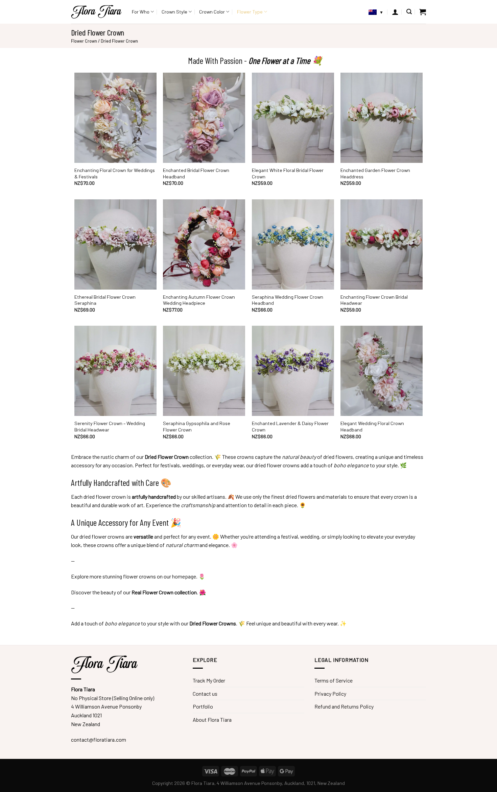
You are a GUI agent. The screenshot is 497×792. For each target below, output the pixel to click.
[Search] (409, 11)
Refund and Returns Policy (344, 706)
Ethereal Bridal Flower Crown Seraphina (105, 300)
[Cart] (422, 11)
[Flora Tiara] (96, 12)
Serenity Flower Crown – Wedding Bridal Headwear (109, 426)
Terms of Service (333, 680)
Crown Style (174, 12)
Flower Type (250, 12)
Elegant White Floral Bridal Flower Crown (288, 173)
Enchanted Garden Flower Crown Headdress (375, 173)
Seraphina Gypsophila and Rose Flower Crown (196, 426)
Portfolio (203, 706)
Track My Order (209, 680)
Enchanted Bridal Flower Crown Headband (196, 173)
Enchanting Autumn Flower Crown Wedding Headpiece (199, 300)
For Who (140, 12)
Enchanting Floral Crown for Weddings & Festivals (114, 173)
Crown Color (212, 12)
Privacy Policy (330, 693)
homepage (184, 576)
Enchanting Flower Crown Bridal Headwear (374, 300)
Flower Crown (84, 41)
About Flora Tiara (212, 719)
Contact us (205, 693)
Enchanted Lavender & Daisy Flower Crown (290, 426)
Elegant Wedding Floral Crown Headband (372, 426)
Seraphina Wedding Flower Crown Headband (287, 300)
